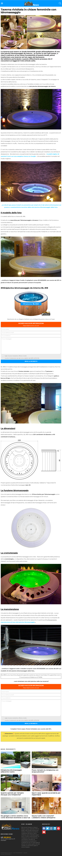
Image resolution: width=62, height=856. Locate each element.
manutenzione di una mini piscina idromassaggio (18, 622)
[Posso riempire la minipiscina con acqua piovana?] (46, 760)
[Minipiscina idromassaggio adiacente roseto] (15, 760)
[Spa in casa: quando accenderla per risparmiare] (46, 782)
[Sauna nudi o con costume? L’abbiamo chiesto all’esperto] (46, 805)
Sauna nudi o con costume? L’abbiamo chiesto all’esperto (43, 817)
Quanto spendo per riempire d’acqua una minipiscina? (12, 794)
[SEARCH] (60, 3)
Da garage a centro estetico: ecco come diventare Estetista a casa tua (15, 817)
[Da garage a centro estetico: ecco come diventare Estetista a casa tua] (15, 805)
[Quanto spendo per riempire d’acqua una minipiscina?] (15, 782)
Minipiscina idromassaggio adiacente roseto (11, 771)
